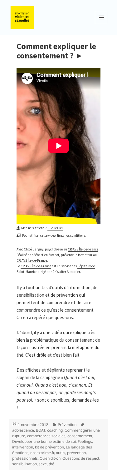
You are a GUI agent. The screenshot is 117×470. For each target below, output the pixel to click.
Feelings (85, 441)
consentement (79, 435)
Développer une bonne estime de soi (44, 441)
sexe (43, 464)
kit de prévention (49, 447)
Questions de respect (80, 458)
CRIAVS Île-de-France (83, 249)
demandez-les (85, 400)
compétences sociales (46, 435)
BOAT (40, 430)
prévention (76, 452)
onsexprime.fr (42, 452)
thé (51, 464)
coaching (55, 430)
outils (60, 452)
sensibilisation (24, 464)
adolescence (23, 430)
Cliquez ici (55, 228)
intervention (22, 447)
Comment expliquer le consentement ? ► (56, 51)
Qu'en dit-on (50, 458)
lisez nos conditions (71, 235)
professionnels (25, 458)
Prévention (67, 424)
